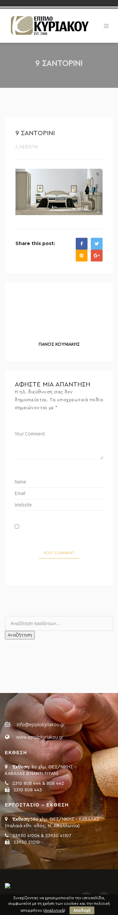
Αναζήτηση (20, 635)
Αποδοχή (81, 910)
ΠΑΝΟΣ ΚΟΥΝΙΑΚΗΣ (59, 344)
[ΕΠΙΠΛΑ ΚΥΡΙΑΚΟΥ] (49, 25)
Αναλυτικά (54, 910)
